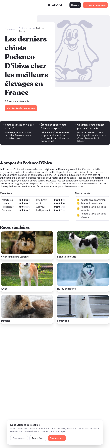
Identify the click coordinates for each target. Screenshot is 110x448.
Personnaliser (19, 438)
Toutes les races (26, 28)
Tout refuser (38, 438)
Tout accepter (56, 438)
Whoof (12, 29)
